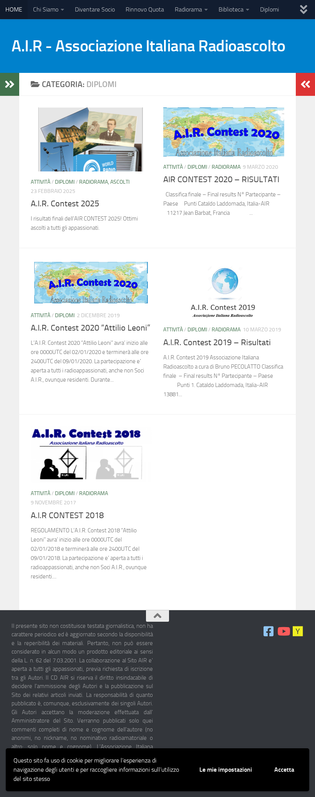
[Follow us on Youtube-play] (283, 631)
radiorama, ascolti (104, 182)
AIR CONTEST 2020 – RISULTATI (221, 179)
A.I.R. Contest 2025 (65, 204)
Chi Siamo (45, 9)
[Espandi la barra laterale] (9, 84)
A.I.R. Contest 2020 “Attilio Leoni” (90, 328)
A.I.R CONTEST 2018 (67, 515)
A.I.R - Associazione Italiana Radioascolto (148, 46)
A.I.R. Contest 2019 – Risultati (217, 342)
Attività (40, 182)
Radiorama (188, 9)
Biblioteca (231, 9)
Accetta (284, 769)
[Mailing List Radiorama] (297, 631)
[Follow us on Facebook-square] (268, 631)
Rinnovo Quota (145, 9)
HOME (13, 9)
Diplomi (269, 9)
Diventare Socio (95, 9)
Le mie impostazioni (225, 769)
